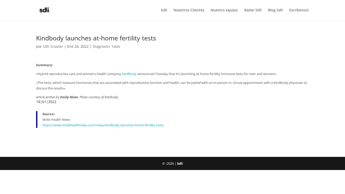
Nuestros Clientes (189, 10)
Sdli (164, 10)
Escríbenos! (299, 10)
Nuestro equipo (224, 10)
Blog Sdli (275, 10)
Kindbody (129, 73)
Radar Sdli (253, 10)
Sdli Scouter (53, 46)
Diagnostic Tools (106, 46)
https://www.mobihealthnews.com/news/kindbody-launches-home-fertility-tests (103, 125)
